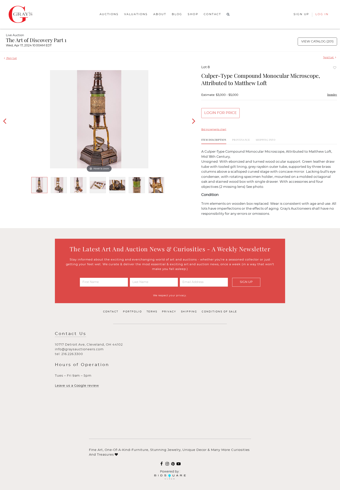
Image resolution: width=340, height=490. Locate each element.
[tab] (213, 141)
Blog (177, 14)
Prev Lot (11, 58)
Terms (152, 311)
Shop (193, 14)
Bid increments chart (213, 129)
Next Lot (328, 57)
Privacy (169, 311)
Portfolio (132, 311)
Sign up (301, 14)
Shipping (189, 311)
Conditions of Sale (219, 311)
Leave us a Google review (77, 385)
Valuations (136, 14)
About (159, 14)
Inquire (332, 94)
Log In (322, 14)
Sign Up (246, 282)
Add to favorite (334, 67)
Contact (212, 14)
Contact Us (70, 334)
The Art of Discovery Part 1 (36, 40)
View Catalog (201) (317, 41)
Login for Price (220, 113)
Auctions (109, 14)
